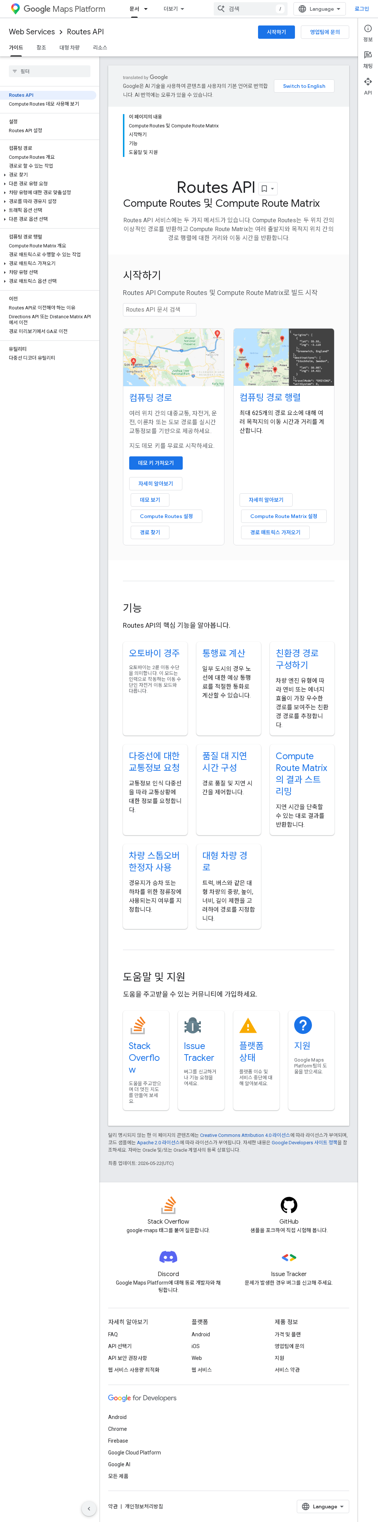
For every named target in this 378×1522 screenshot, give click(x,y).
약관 (113, 1506)
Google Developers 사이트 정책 (304, 1142)
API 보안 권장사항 (127, 1358)
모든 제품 (118, 1476)
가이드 (16, 47)
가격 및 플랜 (288, 1334)
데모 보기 (150, 500)
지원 (302, 1046)
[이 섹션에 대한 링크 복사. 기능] (152, 608)
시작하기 (276, 32)
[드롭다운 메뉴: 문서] (148, 9)
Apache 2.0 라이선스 (158, 1142)
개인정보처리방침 (144, 1506)
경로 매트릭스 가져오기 (275, 532)
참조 (41, 47)
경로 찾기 (150, 532)
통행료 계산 (223, 653)
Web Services (32, 32)
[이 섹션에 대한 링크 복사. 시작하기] (171, 276)
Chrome (117, 1429)
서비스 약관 (287, 1370)
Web (197, 1358)
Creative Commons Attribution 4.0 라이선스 (245, 1135)
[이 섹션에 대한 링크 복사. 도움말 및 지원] (195, 977)
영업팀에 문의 (325, 32)
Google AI (119, 1464)
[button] (48, 175)
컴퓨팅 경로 (150, 398)
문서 (134, 9)
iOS (196, 1346)
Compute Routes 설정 (166, 516)
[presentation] (228, 275)
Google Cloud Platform (134, 1453)
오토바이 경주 (154, 653)
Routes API (85, 32)
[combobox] (251, 9)
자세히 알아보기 (155, 483)
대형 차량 (69, 47)
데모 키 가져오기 (156, 463)
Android (201, 1334)
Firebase (118, 1441)
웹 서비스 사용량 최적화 (133, 1370)
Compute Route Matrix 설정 (283, 516)
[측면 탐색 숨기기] (89, 1508)
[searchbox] (49, 71)
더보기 (171, 9)
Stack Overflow (144, 1058)
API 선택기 (120, 1346)
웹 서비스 (202, 1370)
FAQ (113, 1334)
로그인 (362, 9)
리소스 (100, 47)
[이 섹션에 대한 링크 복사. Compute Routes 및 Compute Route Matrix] (327, 204)
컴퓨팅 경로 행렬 (270, 397)
